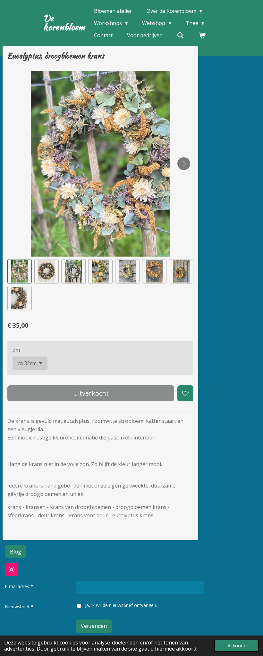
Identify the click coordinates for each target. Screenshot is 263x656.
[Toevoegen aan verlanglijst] (185, 393)
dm (16, 349)
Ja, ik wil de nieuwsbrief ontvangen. (121, 605)
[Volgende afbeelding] (183, 163)
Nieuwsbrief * (19, 606)
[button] (19, 271)
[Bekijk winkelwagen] (202, 35)
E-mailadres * (19, 586)
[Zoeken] (181, 35)
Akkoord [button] (236, 646)
